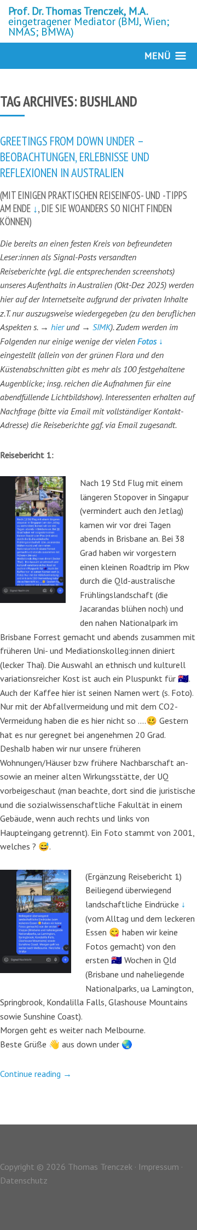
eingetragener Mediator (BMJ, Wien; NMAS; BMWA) (88, 21)
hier (58, 326)
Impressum (158, 1166)
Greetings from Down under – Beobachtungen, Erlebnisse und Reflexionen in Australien (74, 156)
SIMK (101, 326)
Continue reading (36, 1073)
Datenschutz (24, 1180)
